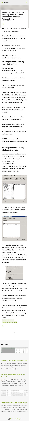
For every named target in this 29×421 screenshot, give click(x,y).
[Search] (27, 2)
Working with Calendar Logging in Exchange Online (14, 402)
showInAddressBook (7, 319)
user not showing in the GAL (9, 322)
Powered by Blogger (15, 419)
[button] (3, 24)
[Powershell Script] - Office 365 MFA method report (14, 360)
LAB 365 (6, 2)
